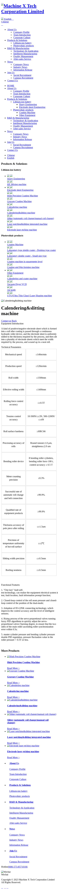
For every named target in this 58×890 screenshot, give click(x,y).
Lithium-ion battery (22, 43)
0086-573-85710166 (18, 867)
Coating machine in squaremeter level (24, 261)
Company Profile (21, 32)
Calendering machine (17, 207)
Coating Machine (27, 112)
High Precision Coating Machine (22, 195)
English (9, 19)
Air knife (11, 290)
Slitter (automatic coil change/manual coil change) (30, 218)
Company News (21, 64)
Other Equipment (27, 115)
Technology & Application (25, 51)
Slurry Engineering (28, 104)
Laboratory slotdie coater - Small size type (27, 256)
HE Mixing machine (16, 184)
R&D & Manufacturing (18, 48)
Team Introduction (22, 35)
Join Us (10, 72)
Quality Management (23, 56)
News (10, 61)
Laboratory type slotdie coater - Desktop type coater (31, 250)
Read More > (13, 668)
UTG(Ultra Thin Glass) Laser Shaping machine (29, 295)
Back (14, 321)
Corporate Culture (21, 37)
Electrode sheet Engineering (32, 107)
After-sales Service (22, 59)
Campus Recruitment (23, 78)
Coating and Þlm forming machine (23, 267)
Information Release (22, 70)
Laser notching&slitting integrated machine (27, 224)
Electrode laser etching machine (22, 229)
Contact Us (12, 80)
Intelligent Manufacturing (25, 53)
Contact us (6, 321)
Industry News (20, 67)
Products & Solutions (17, 40)
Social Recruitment (22, 75)
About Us (12, 29)
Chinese (5, 21)
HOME (10, 85)
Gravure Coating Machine (19, 201)
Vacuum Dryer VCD (17, 284)
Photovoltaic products (23, 45)
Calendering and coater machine (22, 278)
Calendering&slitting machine (21, 212)
